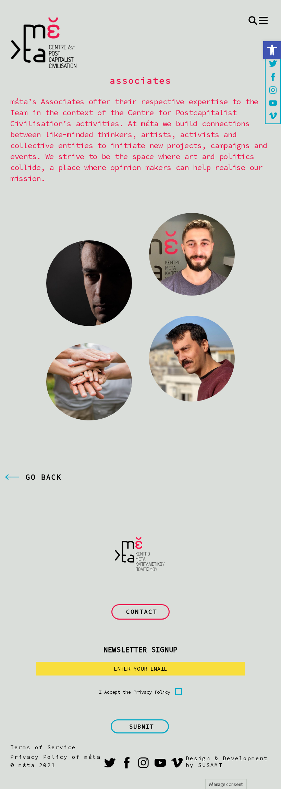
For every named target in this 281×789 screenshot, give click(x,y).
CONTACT (141, 611)
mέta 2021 (37, 765)
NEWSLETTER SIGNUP (140, 649)
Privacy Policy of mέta (55, 756)
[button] (272, 50)
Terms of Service (43, 747)
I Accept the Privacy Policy (134, 692)
